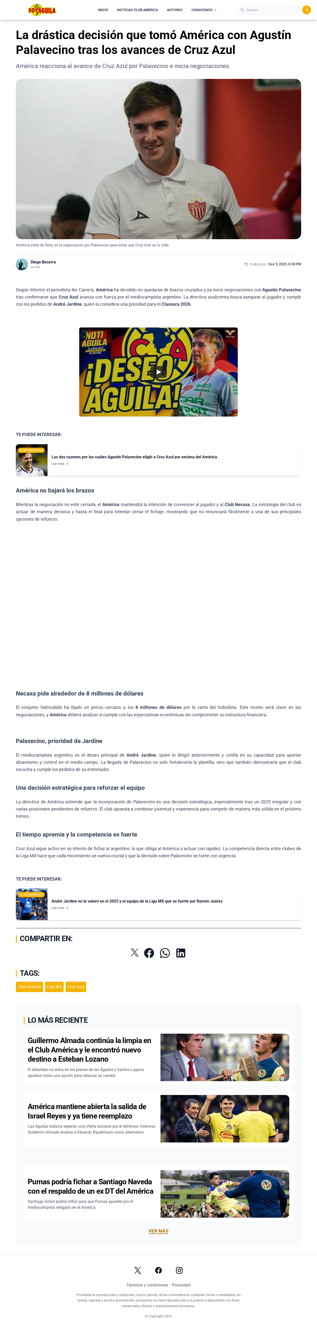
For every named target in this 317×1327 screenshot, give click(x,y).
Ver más (158, 1231)
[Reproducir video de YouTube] (158, 372)
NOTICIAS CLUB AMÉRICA (137, 10)
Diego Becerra (43, 262)
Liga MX (54, 986)
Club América (29, 986)
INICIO (103, 10)
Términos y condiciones (147, 1285)
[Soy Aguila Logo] (42, 10)
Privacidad (181, 1285)
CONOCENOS (201, 10)
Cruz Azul (76, 986)
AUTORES (175, 10)
